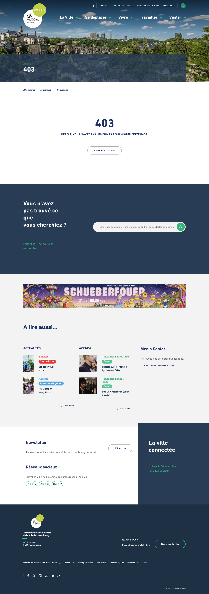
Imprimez (64, 90)
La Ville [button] (67, 17)
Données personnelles (137, 563)
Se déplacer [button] (96, 17)
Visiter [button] (175, 17)
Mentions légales (117, 563)
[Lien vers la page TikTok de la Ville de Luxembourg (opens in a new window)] (60, 483)
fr (102, 5)
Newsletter (168, 6)
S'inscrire (120, 448)
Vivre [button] (123, 17)
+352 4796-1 (132, 540)
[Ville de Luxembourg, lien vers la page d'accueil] (34, 27)
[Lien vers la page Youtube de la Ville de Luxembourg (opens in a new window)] (47, 483)
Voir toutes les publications (159, 365)
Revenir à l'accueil (104, 150)
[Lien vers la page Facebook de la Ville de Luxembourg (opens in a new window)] (28, 483)
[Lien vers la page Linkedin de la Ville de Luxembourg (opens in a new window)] (54, 483)
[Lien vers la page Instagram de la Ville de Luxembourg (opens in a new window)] (41, 483)
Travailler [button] (149, 17)
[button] (183, 5)
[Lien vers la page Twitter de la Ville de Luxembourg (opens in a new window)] (34, 483)
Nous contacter (170, 544)
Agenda (130, 6)
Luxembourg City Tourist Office (40, 563)
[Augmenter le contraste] (92, 5)
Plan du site (101, 563)
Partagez (47, 90)
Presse (67, 563)
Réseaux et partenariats (83, 563)
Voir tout (69, 406)
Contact (156, 6)
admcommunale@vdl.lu (139, 545)
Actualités (119, 6)
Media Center (143, 6)
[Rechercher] (181, 227)
